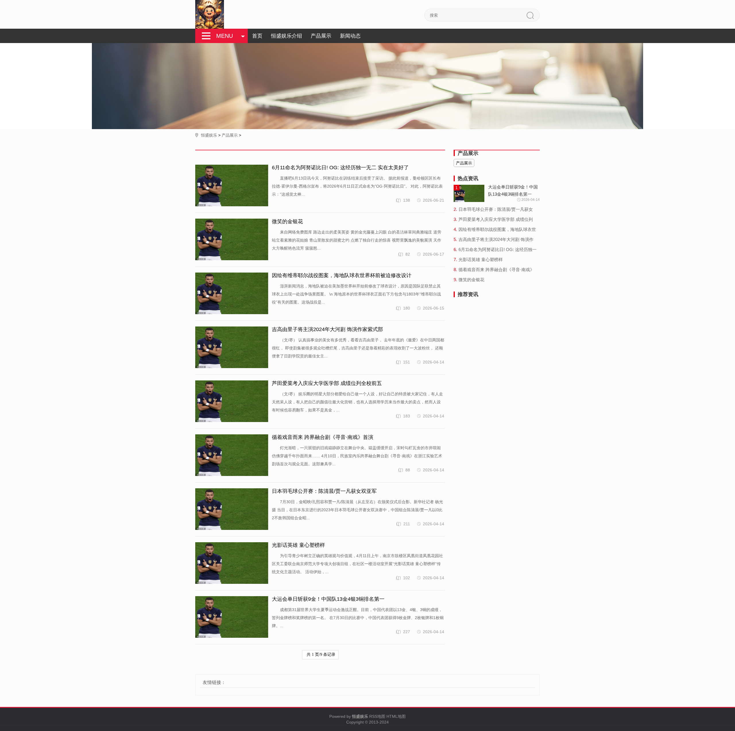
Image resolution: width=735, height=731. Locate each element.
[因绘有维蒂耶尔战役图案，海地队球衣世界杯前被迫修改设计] (231, 294)
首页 (257, 36)
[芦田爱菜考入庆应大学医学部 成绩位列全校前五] (231, 401)
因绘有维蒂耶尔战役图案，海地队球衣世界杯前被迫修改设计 (341, 275)
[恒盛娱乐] (209, 14)
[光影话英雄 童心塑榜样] (231, 563)
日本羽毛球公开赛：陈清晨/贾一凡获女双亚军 (324, 491)
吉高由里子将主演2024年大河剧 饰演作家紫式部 (327, 329)
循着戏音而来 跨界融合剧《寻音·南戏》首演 (322, 437)
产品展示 (321, 36)
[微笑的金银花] (231, 240)
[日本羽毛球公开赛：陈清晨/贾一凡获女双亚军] (231, 509)
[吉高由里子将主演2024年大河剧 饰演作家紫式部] (231, 347)
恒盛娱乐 (209, 135)
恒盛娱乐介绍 (286, 36)
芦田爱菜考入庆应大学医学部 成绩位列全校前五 (327, 383)
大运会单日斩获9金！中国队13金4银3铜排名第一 (328, 599)
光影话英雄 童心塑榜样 (298, 545)
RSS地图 (377, 716)
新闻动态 (350, 36)
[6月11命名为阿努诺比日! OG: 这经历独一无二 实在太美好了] (231, 186)
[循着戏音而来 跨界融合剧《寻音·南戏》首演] (231, 455)
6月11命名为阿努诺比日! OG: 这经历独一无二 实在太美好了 (340, 167)
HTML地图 (396, 716)
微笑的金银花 (287, 221)
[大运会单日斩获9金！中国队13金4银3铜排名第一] (231, 617)
